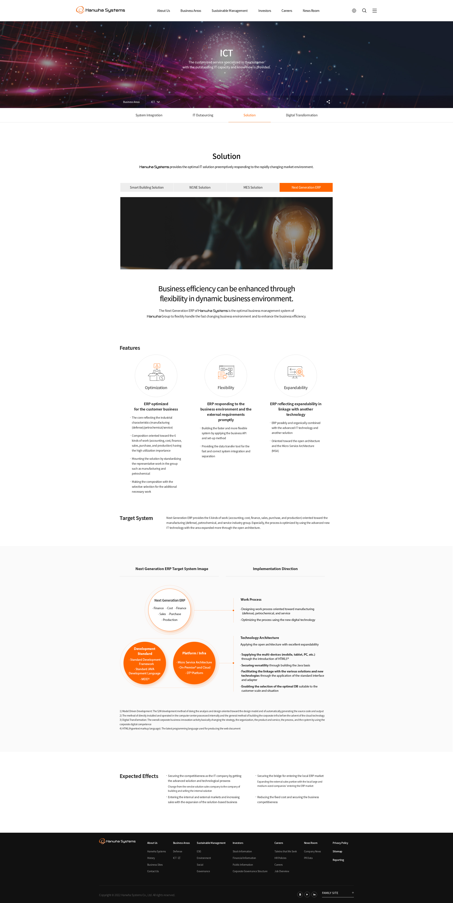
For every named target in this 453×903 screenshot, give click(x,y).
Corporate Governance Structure (250, 871)
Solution (249, 115)
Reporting (338, 860)
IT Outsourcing (203, 115)
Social (200, 864)
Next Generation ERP (306, 187)
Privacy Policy (340, 843)
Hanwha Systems (156, 851)
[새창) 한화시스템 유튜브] (307, 894)
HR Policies (280, 858)
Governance (203, 871)
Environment (204, 858)
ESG (199, 851)
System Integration (149, 115)
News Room (311, 10)
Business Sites (155, 864)
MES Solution (252, 187)
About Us (163, 10)
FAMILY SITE (330, 893)
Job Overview (281, 871)
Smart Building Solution (147, 187)
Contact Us (153, 871)
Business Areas (190, 10)
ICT (153, 102)
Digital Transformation (301, 115)
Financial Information (244, 858)
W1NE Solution (200, 187)
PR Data (308, 858)
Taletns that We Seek (285, 851)
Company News (312, 851)
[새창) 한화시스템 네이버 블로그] (300, 894)
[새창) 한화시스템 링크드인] (314, 894)
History (151, 858)
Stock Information (242, 851)
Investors (264, 10)
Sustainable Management (230, 10)
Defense (177, 851)
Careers (287, 10)
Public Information (243, 864)
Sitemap (337, 851)
